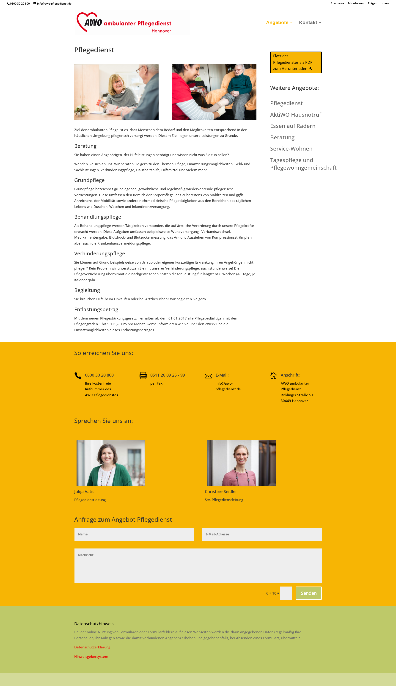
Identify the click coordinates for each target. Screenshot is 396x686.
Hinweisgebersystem (91, 656)
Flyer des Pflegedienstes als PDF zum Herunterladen (292, 62)
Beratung (282, 137)
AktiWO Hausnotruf (295, 114)
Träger (372, 3)
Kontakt (308, 23)
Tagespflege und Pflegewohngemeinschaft (303, 163)
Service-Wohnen (291, 148)
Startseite (337, 3)
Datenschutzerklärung (92, 647)
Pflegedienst (286, 103)
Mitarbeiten (356, 3)
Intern (385, 3)
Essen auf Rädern (293, 125)
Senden (309, 593)
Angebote (277, 23)
